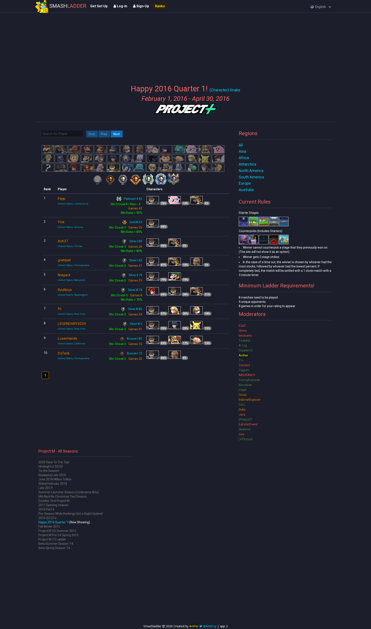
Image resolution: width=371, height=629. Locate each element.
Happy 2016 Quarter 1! (53, 522)
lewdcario (245, 335)
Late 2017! (45, 488)
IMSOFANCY (247, 375)
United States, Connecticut (73, 203)
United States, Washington (73, 294)
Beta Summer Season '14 (55, 543)
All (241, 145)
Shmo (243, 330)
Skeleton (245, 429)
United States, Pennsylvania (73, 265)
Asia (242, 151)
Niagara (64, 275)
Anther (243, 355)
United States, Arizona (70, 227)
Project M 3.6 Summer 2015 (57, 530)
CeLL (242, 404)
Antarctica (247, 164)
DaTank (64, 353)
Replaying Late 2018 (52, 475)
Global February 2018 (52, 483)
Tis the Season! (48, 470)
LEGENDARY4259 (72, 323)
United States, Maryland (71, 280)
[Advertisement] (185, 46)
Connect (244, 365)
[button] (321, 7)
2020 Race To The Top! (53, 462)
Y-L (241, 360)
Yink (61, 222)
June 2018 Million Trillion (54, 479)
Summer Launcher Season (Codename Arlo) (68, 492)
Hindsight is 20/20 (50, 466)
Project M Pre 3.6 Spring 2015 (58, 535)
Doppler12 (246, 350)
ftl (59, 309)
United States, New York (71, 313)
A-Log (243, 345)
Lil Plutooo (246, 439)
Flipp (61, 198)
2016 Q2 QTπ (47, 518)
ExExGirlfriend (248, 424)
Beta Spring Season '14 (54, 548)
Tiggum (244, 370)
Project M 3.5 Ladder (52, 539)
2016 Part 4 (46, 509)
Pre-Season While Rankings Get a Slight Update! (70, 513)
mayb (242, 390)
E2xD (242, 325)
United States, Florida (70, 246)
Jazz (242, 414)
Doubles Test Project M (54, 500)
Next (116, 134)
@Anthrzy (209, 626)
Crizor (243, 395)
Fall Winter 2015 (49, 526)
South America (251, 177)
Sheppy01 (245, 419)
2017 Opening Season (53, 505)
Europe (245, 183)
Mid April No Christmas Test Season (62, 496)
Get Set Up (99, 6)
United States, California (71, 343)
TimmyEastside (249, 380)
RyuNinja (65, 290)
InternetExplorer (250, 399)
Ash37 (63, 241)
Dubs (242, 409)
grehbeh (64, 260)
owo (242, 434)
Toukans (244, 340)
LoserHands (67, 338)
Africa (244, 157)
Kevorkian (245, 385)
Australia (246, 189)
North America (251, 170)
